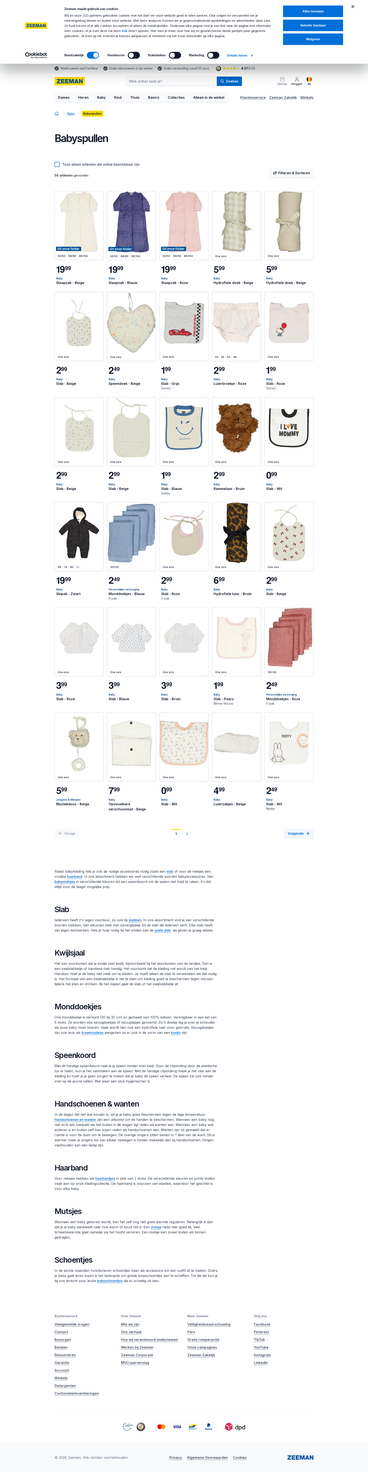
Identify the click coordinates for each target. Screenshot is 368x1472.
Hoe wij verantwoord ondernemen (149, 1339)
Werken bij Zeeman (137, 1347)
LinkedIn (261, 1362)
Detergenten (65, 1386)
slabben (135, 920)
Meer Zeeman (197, 1316)
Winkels (306, 97)
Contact (61, 1332)
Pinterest (261, 1332)
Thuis (134, 97)
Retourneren (65, 1355)
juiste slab (163, 930)
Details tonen (237, 55)
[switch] (134, 55)
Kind (118, 97)
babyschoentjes (110, 1281)
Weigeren (313, 39)
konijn (176, 1032)
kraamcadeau (93, 1032)
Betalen (61, 1347)
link (125, 31)
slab (170, 871)
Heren (83, 97)
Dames (64, 97)
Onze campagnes (202, 1347)
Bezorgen (63, 1339)
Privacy (175, 1457)
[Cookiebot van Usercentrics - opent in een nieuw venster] (36, 55)
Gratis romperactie (203, 1339)
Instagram (262, 1355)
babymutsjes (65, 881)
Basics (153, 97)
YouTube (261, 1347)
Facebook (262, 1324)
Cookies (240, 1457)
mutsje (156, 1227)
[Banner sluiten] (352, 6)
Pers (191, 1332)
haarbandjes (105, 1178)
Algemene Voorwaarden (207, 1457)
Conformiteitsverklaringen (77, 1393)
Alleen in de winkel (208, 97)
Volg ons (260, 1316)
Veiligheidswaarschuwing (208, 1324)
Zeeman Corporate (137, 1355)
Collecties (176, 97)
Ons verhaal (131, 1332)
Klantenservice (253, 97)
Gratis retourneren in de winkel (130, 68)
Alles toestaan (313, 11)
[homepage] (70, 81)
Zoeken (232, 81)
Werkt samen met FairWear (79, 68)
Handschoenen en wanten (75, 1119)
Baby (101, 97)
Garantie (62, 1362)
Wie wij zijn (130, 1324)
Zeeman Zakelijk (283, 97)
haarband (74, 876)
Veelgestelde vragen (72, 1324)
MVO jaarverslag (135, 1362)
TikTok (259, 1339)
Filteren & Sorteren (294, 173)
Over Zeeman (131, 1316)
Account (62, 1370)
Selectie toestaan (313, 25)
